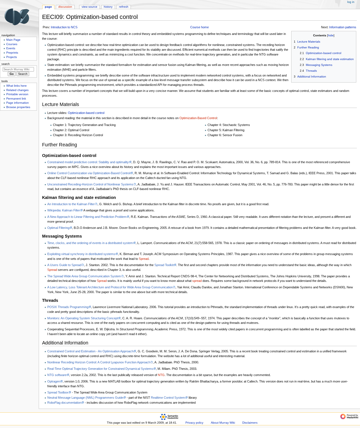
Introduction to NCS (64, 27)
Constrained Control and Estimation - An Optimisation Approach (90, 351)
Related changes (17, 90)
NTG (161, 375)
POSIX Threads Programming (67, 307)
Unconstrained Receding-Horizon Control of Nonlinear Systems (90, 184)
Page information (17, 102)
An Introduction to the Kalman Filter (71, 204)
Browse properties (18, 107)
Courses (11, 44)
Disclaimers (250, 422)
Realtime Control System (168, 397)
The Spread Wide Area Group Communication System (84, 276)
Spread (144, 258)
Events (10, 48)
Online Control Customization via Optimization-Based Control (88, 173)
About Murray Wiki (223, 422)
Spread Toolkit (164, 265)
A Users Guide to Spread (64, 265)
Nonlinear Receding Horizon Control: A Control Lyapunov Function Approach (98, 362)
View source (89, 6)
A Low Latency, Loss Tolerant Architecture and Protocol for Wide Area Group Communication (110, 287)
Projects (11, 57)
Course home (199, 27)
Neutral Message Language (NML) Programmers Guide (85, 397)
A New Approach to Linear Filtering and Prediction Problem (86, 216)
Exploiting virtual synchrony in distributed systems (81, 254)
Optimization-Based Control (198, 118)
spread (197, 280)
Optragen (53, 381)
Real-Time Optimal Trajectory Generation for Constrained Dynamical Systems (100, 368)
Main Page (13, 39)
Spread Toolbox (57, 392)
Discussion (65, 6)
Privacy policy (194, 422)
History (108, 6)
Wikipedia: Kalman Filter (63, 210)
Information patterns (342, 27)
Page (48, 6)
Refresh (123, 6)
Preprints (12, 52)
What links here (16, 85)
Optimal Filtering (58, 227)
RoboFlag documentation (64, 402)
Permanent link (16, 98)
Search (5, 64)
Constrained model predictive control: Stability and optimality (88, 162)
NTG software (56, 375)
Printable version (17, 94)
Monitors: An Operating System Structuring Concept (82, 318)
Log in (350, 2)
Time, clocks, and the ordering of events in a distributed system (90, 243)
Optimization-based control (86, 113)
